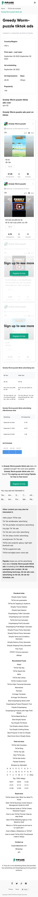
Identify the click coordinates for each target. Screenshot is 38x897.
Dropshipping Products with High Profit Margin (19, 711)
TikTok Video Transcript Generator (19, 684)
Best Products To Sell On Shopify (19, 733)
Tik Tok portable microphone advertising (18, 524)
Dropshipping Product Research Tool (19, 704)
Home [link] (3, 8)
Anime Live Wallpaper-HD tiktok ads (11, 495)
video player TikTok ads (12, 517)
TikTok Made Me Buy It (19, 716)
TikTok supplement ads (12, 549)
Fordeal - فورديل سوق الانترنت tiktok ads (19, 499)
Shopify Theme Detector (19, 607)
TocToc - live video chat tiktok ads (4, 495)
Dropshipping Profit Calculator (19, 623)
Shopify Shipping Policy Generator (19, 645)
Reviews (19, 691)
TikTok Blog (19, 748)
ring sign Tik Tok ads (11, 528)
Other (31, 775)
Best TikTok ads (19, 755)
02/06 (19, 782)
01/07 (26, 788)
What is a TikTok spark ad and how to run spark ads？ (19, 826)
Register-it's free (19, 273)
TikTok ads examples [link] (14, 8)
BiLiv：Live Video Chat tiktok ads (4, 499)
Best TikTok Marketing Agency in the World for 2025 (19, 821)
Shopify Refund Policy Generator (19, 633)
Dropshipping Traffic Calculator (19, 613)
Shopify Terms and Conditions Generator (19, 637)
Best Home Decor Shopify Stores (19, 736)
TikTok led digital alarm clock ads (15, 552)
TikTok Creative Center (19, 681)
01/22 (26, 782)
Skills (19, 674)
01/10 (26, 785)
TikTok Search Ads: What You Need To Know (19, 798)
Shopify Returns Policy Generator (19, 642)
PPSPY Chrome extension (19, 652)
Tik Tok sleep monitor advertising (15, 535)
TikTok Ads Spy (19, 668)
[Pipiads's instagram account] (25, 883)
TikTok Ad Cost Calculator (19, 620)
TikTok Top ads (19, 752)
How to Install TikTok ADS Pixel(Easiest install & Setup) (19, 835)
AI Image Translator (19, 694)
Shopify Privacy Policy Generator (19, 630)
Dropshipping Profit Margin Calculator (19, 627)
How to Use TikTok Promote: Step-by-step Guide (19, 815)
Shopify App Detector (19, 610)
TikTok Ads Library (19, 677)
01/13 (19, 785)
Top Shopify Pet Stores (19, 723)
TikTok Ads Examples (19, 745)
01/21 (11, 785)
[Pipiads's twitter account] (16, 883)
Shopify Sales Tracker (19, 597)
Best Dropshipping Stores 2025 (19, 701)
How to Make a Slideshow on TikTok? (19, 831)
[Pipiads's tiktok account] (21, 883)
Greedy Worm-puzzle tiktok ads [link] (11, 12)
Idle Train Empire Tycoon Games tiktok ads (26, 499)
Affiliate (19, 655)
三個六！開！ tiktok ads (26, 495)
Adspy (19, 664)
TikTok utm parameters (19, 600)
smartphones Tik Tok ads (12, 539)
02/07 (11, 782)
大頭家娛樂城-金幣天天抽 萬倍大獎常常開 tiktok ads (19, 495)
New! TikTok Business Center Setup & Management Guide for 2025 (19, 804)
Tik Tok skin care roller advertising (16, 532)
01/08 (19, 788)
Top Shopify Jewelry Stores (19, 726)
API (19, 852)
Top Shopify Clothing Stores (19, 729)
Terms (17, 889)
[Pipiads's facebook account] (12, 883)
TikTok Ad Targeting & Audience (19, 603)
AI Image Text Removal (19, 697)
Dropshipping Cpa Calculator (19, 617)
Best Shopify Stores (19, 719)
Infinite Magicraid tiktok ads (33, 495)
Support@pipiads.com (19, 845)
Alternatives (19, 687)
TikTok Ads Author (19, 758)
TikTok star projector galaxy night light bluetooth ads (17, 544)
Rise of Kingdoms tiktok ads (33, 499)
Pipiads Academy (19, 761)
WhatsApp (19, 849)
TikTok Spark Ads (19, 671)
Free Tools (19, 649)
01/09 (11, 788)
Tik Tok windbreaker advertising (15, 521)
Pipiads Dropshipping (19, 707)
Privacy (11, 889)
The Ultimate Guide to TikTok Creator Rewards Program (19, 809)
